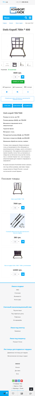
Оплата (17, 367)
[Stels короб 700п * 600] (7, 64)
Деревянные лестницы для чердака (17, 352)
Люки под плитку (17, 328)
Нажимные (18, 331)
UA (7, 2)
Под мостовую (17, 310)
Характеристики (17, 105)
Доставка (17, 370)
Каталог (11, 23)
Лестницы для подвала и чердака (17, 349)
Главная (5, 23)
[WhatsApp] (13, 381)
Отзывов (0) (27, 105)
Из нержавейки (17, 320)
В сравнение (18, 87)
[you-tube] (22, 381)
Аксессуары (17, 299)
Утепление (18, 293)
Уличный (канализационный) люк (17, 307)
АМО (17, 290)
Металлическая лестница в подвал (18, 356)
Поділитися (7, 87)
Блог (17, 374)
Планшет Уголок (17, 342)
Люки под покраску (17, 338)
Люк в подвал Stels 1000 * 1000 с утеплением (17, 265)
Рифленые (17, 317)
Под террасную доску (17, 313)
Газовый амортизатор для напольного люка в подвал (17, 232)
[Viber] (16, 381)
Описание (7, 105)
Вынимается (17, 296)
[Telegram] (19, 381)
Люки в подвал (19, 23)
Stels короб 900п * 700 (17, 199)
